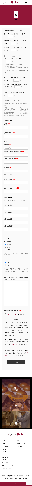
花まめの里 (20, 440)
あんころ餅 (20, 446)
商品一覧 (4, 449)
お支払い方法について (7, 465)
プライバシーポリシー (12, 314)
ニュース (4, 443)
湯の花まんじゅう (21, 443)
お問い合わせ (14, 344)
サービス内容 (5, 446)
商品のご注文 (5, 457)
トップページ (5, 440)
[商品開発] (16, 403)
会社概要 (4, 451)
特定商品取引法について (8, 462)
